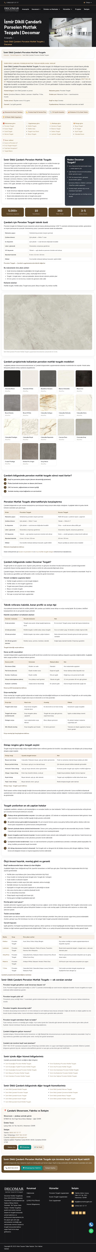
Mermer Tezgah (8, 134)
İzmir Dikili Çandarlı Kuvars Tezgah (16, 1096)
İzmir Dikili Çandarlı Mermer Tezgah (61, 1089)
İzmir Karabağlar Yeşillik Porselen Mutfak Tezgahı (21, 1067)
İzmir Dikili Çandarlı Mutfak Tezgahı (16, 1089)
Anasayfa (25, 9)
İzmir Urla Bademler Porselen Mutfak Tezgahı (64, 1073)
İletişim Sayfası (50, 1168)
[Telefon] (91, 1224)
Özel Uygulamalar (55, 1201)
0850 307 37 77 (15, 1133)
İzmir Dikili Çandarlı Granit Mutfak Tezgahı (18, 1102)
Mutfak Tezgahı (32, 126)
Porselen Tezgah (9, 126)
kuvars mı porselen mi (26, 552)
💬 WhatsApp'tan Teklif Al (32, 1168)
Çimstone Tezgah (56, 126)
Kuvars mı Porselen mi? (11, 143)
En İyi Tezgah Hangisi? (10, 146)
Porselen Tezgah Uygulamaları (59, 1193)
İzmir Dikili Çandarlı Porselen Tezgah (17, 1092)
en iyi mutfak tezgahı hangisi (44, 552)
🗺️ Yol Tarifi (38, 1147)
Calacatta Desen (79, 134)
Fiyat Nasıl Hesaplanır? (10, 148)
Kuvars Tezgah (8, 129)
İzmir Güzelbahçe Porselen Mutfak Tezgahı (63, 1064)
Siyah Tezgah (78, 131)
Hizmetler (67, 9)
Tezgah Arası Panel (33, 131)
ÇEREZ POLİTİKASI (33, 1201)
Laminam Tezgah (56, 134)
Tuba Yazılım (30, 1246)
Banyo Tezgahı (32, 134)
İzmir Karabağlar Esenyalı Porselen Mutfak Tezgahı (21, 1070)
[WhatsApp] (91, 1231)
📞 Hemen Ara (10, 1147)
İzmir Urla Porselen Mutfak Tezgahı (61, 1067)
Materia (5, 961)
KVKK (28, 1197)
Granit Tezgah (8, 131)
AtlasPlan (6, 955)
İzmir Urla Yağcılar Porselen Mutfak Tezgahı (63, 1076)
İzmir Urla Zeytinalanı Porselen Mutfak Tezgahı (64, 1070)
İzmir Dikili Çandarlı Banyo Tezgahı (60, 1096)
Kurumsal (35, 9)
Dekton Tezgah (55, 131)
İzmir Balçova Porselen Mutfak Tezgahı (17, 1073)
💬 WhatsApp (24, 1147)
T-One (5, 968)
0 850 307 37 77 (12, 3)
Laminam (6, 948)
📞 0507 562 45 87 (12, 1168)
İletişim (86, 9)
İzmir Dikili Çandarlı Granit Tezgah (16, 1099)
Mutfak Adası (31, 129)
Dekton (5, 941)
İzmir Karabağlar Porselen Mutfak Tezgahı (18, 1064)
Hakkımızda (30, 1193)
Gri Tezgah (78, 129)
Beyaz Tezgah (79, 126)
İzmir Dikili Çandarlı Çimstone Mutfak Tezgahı (64, 1092)
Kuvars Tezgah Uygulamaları (58, 1197)
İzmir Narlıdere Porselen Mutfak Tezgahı (18, 1076)
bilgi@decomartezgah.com (18, 1137)
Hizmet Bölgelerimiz (15, 55)
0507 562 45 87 (21, 1135)
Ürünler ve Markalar (51, 9)
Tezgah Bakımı (8, 151)
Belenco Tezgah (56, 129)
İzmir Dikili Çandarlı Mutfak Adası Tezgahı (62, 1099)
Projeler (78, 9)
